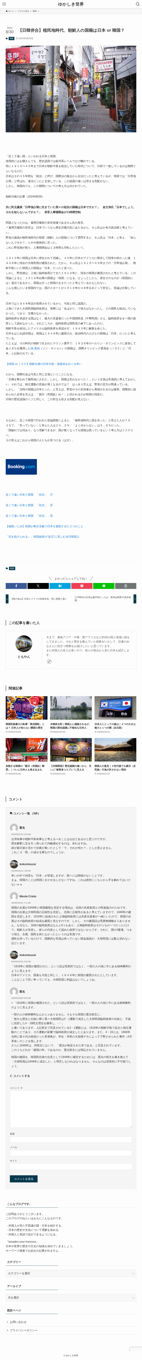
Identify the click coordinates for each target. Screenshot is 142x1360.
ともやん (24, 656)
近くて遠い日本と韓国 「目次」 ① (29, 494)
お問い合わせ (18, 1322)
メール (13, 1147)
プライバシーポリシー (24, 1330)
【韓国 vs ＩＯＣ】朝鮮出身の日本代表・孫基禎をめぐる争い (44, 363)
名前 (12, 1133)
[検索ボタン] (138, 4)
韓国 (12, 38)
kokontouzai (28, 864)
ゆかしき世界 (71, 4)
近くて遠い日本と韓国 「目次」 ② (29, 505)
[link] (49, 661)
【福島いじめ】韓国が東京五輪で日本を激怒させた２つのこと (44, 526)
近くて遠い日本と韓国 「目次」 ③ (29, 515)
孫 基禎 (35, 348)
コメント (16, 1088)
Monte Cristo (28, 896)
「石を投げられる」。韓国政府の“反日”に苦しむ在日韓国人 (42, 536)
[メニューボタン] (4, 4)
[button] (16, 586)
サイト (13, 1160)
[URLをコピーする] (125, 586)
